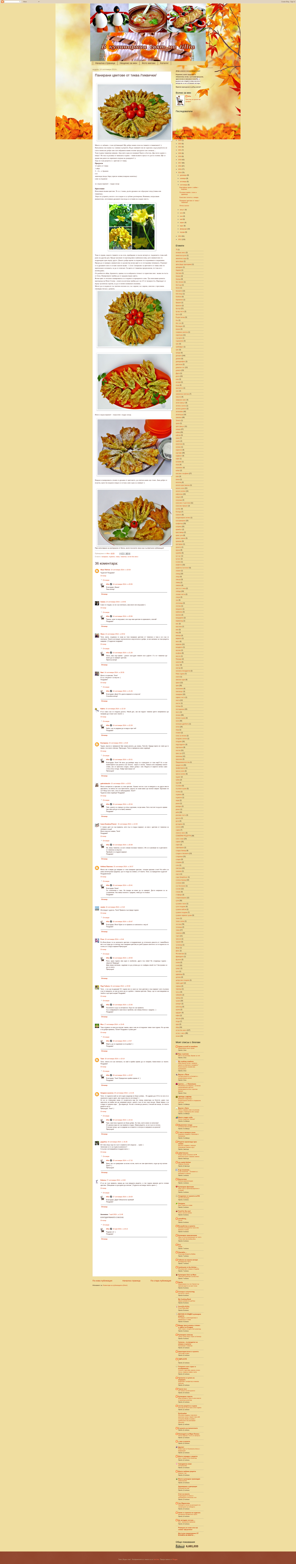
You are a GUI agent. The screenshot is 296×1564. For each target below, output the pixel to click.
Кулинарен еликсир (185, 1335)
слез (177, 865)
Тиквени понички (183, 1164)
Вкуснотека (182, 1179)
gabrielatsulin (105, 783)
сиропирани (180, 847)
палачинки (179, 688)
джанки (178, 358)
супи (177, 900)
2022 (180, 147)
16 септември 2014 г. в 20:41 (123, 885)
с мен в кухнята (184, 1441)
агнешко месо (180, 252)
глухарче (179, 338)
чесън (178, 992)
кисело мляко (180, 491)
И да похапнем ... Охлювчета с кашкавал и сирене (188, 1172)
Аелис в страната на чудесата (189, 1513)
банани (178, 276)
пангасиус (179, 691)
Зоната (178, 420)
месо (177, 641)
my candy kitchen (184, 1162)
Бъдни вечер (180, 317)
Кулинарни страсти (185, 1396)
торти (178, 936)
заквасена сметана (182, 394)
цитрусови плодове (182, 980)
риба (177, 812)
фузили (178, 959)
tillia (107, 584)
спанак (178, 892)
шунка (178, 1009)
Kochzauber (182, 1413)
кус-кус (178, 556)
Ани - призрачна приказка (186, 1522)
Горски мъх (182, 1389)
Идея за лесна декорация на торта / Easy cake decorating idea (189, 1238)
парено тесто (180, 697)
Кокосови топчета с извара (188, 197)
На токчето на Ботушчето (186, 1391)
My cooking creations (186, 1061)
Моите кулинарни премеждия (189, 1479)
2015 (180, 169)
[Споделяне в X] (125, 554)
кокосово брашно (182, 506)
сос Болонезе (180, 886)
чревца (178, 998)
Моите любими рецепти (187, 1471)
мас (177, 624)
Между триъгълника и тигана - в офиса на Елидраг (189, 1326)
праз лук (179, 753)
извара (178, 429)
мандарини (179, 618)
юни (181, 216)
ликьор (178, 579)
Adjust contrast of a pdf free (186, 1301)
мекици (178, 635)
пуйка (178, 780)
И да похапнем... (184, 1170)
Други (178, 373)
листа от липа (181, 588)
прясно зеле (180, 771)
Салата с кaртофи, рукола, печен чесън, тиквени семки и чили (189, 1371)
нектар (178, 668)
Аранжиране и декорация (187, 1486)
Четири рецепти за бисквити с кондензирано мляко (188, 1077)
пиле (177, 721)
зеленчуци (179, 414)
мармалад (179, 621)
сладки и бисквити (182, 853)
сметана (179, 868)
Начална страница (105, 63)
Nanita (180, 1282)
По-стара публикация (161, 1281)
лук (177, 600)
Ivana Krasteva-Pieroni (108, 824)
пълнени (179, 786)
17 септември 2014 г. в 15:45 (114, 1024)
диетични (179, 364)
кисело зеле (180, 488)
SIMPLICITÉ (182, 1359)
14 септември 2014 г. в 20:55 (114, 672)
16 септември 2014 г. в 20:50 (123, 958)
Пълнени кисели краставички (187, 1127)
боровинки (179, 300)
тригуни (178, 939)
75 (176, 249)
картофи (179, 453)
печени (178, 715)
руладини (179, 824)
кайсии (178, 435)
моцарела (179, 647)
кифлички (179, 494)
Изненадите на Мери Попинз (188, 1434)
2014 (180, 172)
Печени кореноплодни (185, 1181)
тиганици (179, 927)
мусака (178, 650)
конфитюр (179, 523)
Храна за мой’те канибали (188, 1046)
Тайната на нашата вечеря (188, 1260)
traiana (102, 602)
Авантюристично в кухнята (188, 1351)
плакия (178, 733)
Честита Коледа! (183, 1198)
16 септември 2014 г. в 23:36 (123, 1005)
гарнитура (179, 335)
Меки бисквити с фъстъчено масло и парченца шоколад (189, 1399)
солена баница (181, 880)
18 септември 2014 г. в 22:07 (123, 1075)
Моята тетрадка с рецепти (187, 1456)
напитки (178, 662)
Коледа (178, 512)
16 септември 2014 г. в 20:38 (123, 845)
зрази (178, 423)
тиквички (123, 557)
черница (178, 989)
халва (178, 962)
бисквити (179, 291)
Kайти (102, 709)
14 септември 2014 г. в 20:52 (115, 634)
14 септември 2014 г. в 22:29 (123, 725)
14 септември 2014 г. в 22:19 (115, 709)
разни (178, 803)
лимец (178, 582)
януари (182, 232)
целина (178, 977)
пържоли (179, 797)
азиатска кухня (181, 255)
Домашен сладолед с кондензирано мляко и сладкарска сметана (189, 1100)
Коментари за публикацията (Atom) (115, 1285)
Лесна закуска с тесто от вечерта (189, 1435)
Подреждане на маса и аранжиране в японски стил (187, 1496)
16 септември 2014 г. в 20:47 (123, 921)
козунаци (179, 500)
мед (177, 632)
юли (181, 213)
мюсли (178, 656)
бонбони (178, 297)
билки (178, 288)
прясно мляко (180, 774)
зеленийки (179, 411)
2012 (180, 239)
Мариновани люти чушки (186, 1048)
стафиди (179, 895)
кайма (178, 432)
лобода (178, 591)
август (182, 210)
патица (178, 706)
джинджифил (180, 361)
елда (177, 385)
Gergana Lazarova (106, 1093)
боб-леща (179, 294)
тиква (118, 557)
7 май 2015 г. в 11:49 (116, 1214)
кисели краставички (183, 485)
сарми (178, 830)
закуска (178, 397)
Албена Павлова (106, 866)
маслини (179, 626)
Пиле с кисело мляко (185, 1213)
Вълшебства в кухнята (186, 1226)
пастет (178, 703)
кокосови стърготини (183, 503)
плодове (179, 741)
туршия (178, 942)
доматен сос (180, 367)
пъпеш (178, 791)
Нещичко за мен (128, 63)
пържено (112, 557)
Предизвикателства (183, 762)
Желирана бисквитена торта (187, 1514)
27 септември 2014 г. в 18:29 (123, 1197)
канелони (179, 444)
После (180, 1220)
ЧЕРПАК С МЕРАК (184, 1097)
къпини (178, 562)
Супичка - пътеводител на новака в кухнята (188, 1343)
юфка (178, 1015)
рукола (178, 818)
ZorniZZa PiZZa (183, 1306)
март (182, 226)
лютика (178, 606)
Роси (102, 939)
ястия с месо (180, 1033)
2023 (180, 144)
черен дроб (180, 983)
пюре (177, 800)
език (177, 379)
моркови (179, 644)
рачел (178, 809)
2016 (180, 166)
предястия (179, 765)
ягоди (178, 1021)
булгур (178, 308)
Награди (179, 659)
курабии (178, 553)
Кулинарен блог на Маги (187, 1275)
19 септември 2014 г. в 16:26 (117, 1142)
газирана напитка (182, 332)
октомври (183, 181)
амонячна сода (181, 258)
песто (178, 712)
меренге (178, 638)
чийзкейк (179, 995)
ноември (183, 178)
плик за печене (181, 736)
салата (178, 827)
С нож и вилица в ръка (186, 1132)
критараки (179, 544)
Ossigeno (181, 1203)
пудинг (178, 777)
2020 (180, 153)
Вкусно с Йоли (183, 1074)
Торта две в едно (183, 1353)
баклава (178, 273)
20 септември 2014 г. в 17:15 (123, 1160)
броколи (178, 305)
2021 (180, 150)
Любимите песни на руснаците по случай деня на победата (189, 1506)
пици (177, 730)
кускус (178, 559)
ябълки (178, 1018)
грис (177, 350)
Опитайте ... (182, 1252)
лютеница (179, 603)
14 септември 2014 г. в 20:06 (123, 616)
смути (178, 874)
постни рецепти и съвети (187, 1406)
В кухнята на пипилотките (188, 1428)
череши (178, 986)
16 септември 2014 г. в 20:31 (123, 759)
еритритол (179, 388)
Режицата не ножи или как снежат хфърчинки (188, 1528)
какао (178, 438)
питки (178, 727)
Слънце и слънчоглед (186, 1292)
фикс (177, 951)
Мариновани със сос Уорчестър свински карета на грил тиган (188, 1285)
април (182, 222)
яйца (177, 1027)
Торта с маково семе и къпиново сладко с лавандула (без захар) (188, 1111)
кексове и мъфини (182, 473)
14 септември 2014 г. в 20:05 (123, 584)
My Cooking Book (184, 1299)
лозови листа (180, 594)
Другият (181, 1447)
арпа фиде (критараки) (184, 264)
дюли (178, 376)
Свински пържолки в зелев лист (188, 1276)
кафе (177, 459)
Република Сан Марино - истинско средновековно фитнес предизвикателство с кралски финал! (189, 1088)
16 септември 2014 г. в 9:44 (114, 939)
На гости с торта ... (184, 1293)
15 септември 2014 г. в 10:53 (121, 783)
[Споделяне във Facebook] (127, 554)
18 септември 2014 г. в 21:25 (124, 1093)
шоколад (179, 1007)
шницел (178, 1004)
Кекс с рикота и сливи (185, 1205)
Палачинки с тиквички (185, 1346)
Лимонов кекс (182, 1481)
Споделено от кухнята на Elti (189, 1196)
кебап (178, 470)
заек (177, 391)
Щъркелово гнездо (185, 1125)
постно (178, 750)
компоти (178, 515)
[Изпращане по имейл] (120, 554)
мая (177, 629)
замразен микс (181, 400)
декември (183, 175)
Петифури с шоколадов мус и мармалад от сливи (187, 1318)
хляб (177, 965)
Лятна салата (184, 205)
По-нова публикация (102, 1281)
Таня (102, 1059)
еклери (178, 382)
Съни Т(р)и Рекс (183, 1308)
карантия (179, 450)
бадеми (178, 270)
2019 (180, 156)
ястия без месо (133, 557)
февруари (183, 229)
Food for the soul (184, 1211)
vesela (102, 907)
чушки (178, 1001)
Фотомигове (180, 953)
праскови (179, 759)
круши (178, 550)
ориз (177, 685)
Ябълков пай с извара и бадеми (188, 1269)
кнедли (178, 497)
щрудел (178, 1012)
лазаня (178, 571)
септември (184, 185)
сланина (179, 862)
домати (178, 370)
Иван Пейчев (105, 570)
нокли (178, 677)
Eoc (179, 1245)
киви (177, 476)
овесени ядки (180, 679)
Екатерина (104, 743)
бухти (178, 314)
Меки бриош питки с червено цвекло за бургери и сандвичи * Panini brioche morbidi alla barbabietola (188, 1066)
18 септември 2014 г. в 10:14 (115, 1059)
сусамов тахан (181, 903)
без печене (179, 282)
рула (177, 821)
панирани (104, 557)
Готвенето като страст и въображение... (187, 1367)
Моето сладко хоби (185, 1117)
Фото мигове (148, 63)
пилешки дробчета (182, 724)
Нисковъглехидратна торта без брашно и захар (188, 1228)
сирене (178, 842)
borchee (156, 1559)
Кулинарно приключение (187, 1235)
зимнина (179, 417)
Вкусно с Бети (183, 1108)
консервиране (180, 520)
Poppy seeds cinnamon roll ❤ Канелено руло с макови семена (188, 1155)
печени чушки (180, 718)
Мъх (102, 1024)
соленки (178, 883)
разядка (178, 806)
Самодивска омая (185, 1464)
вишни (178, 329)
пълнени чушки (181, 788)
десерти (178, 355)
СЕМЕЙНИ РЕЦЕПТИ (183, 836)
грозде (178, 353)
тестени (178, 924)
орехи (178, 683)
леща (178, 576)
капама (178, 447)
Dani (102, 672)
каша (177, 464)
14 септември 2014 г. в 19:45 (116, 602)
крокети (178, 547)
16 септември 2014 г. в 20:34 (123, 804)
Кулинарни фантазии (186, 1187)
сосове (178, 889)
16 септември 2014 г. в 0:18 (115, 907)
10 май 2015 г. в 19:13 (120, 1229)
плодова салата (181, 738)
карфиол (179, 456)
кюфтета (179, 565)
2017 (180, 163)
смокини (179, 871)
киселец (178, 482)
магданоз (179, 609)
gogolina (103, 1142)
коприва (178, 526)
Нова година (180, 674)
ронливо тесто (181, 815)
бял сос (178, 323)
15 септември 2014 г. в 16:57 (123, 866)
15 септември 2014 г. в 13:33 (127, 824)
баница (178, 279)
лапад (178, 574)
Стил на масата (184, 1494)
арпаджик (179, 267)
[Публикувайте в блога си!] (123, 554)
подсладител (180, 744)
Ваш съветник (183, 1054)
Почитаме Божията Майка (186, 1254)
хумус (178, 968)
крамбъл (179, 529)
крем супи (179, 535)
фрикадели (180, 956)
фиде (178, 948)
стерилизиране (181, 898)
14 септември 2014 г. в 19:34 (121, 570)
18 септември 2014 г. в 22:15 (123, 1120)
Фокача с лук (182, 1473)
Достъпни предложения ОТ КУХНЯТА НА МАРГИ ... (188, 1534)
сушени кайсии (181, 909)
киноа (178, 479)
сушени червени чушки (184, 915)
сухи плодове (180, 906)
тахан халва (180, 921)
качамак (178, 462)
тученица (179, 945)
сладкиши (179, 856)
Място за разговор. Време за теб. (189, 1056)
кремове (179, 541)
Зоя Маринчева (184, 1503)
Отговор (103, 576)
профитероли (180, 768)
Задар (180, 1246)
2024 (180, 140)
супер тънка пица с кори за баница (189, 1336)
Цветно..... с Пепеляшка (187, 1084)
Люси (102, 634)
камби (178, 441)
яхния (178, 1036)
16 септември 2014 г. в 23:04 (120, 986)
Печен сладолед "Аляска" (186, 1119)
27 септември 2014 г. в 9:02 (116, 1180)
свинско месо (180, 833)
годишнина (179, 341)
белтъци (179, 285)
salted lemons (183, 1153)
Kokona (103, 1180)
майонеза (179, 612)
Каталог (164, 63)
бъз (177, 320)
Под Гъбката (105, 986)
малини (178, 615)
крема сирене (180, 538)
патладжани (180, 709)
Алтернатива (182, 1465)
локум (178, 597)
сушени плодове (181, 912)
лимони (178, 585)
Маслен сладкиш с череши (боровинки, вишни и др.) (187, 1146)
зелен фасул (180, 403)
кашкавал (179, 467)
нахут (178, 665)
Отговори (106, 580)
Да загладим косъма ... (186, 1520)
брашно (178, 302)
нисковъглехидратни (183, 671)
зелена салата (181, 406)
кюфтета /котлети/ (182, 568)
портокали (179, 747)
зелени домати (181, 409)
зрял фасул (180, 426)
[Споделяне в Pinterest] (129, 554)
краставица (180, 532)
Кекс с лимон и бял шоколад (187, 1458)
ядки (177, 1024)
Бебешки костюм (183, 1488)
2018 (180, 160)
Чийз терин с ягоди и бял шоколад (189, 1329)
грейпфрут (179, 347)
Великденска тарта (184, 1261)
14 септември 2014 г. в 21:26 (123, 653)
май (181, 219)
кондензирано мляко (183, 517)
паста (178, 700)
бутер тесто (180, 311)
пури (177, 783)
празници (179, 756)
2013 (180, 236)
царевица (179, 974)
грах (177, 344)
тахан (178, 918)
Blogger (174, 1559)
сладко (178, 859)
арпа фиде (179, 261)
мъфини (178, 653)
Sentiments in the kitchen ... (188, 1267)
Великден (179, 326)
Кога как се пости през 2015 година (189, 1407)
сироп (178, 845)
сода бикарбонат (181, 877)
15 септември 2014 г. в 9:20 (118, 743)
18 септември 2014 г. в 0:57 (122, 1041)
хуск (177, 971)
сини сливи (180, 839)
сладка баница (181, 850)
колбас (178, 509)
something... (182, 1218)
